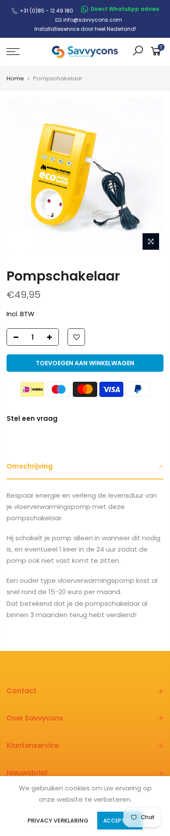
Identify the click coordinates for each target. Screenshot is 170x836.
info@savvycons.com (92, 19)
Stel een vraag (32, 418)
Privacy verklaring (57, 820)
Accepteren (119, 820)
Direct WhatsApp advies (125, 9)
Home (15, 79)
